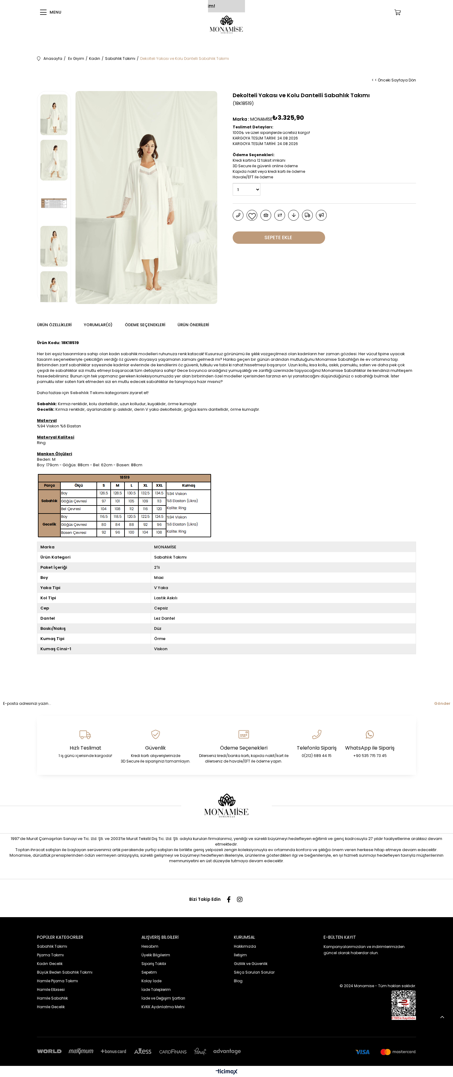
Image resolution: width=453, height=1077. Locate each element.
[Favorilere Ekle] (252, 215)
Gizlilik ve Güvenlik (250, 963)
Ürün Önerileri (193, 325)
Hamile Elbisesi (51, 989)
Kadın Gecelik (50, 963)
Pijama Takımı (50, 955)
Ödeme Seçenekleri (145, 325)
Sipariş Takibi (153, 963)
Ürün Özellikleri (54, 325)
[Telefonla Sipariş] (238, 215)
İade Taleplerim (156, 989)
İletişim (240, 955)
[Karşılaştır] (279, 215)
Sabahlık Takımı (87, 392)
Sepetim (149, 972)
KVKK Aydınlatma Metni (163, 1006)
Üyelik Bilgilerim (155, 955)
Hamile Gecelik (51, 1006)
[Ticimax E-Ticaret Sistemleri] (227, 1072)
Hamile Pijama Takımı (57, 980)
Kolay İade (151, 980)
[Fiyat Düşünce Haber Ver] (293, 215)
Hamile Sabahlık (52, 998)
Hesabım (149, 946)
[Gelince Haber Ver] (321, 215)
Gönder (442, 703)
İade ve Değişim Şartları (163, 998)
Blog (238, 980)
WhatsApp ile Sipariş (369, 747)
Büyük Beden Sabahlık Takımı (64, 972)
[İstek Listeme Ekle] (265, 215)
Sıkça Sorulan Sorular (254, 972)
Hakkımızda (245, 946)
